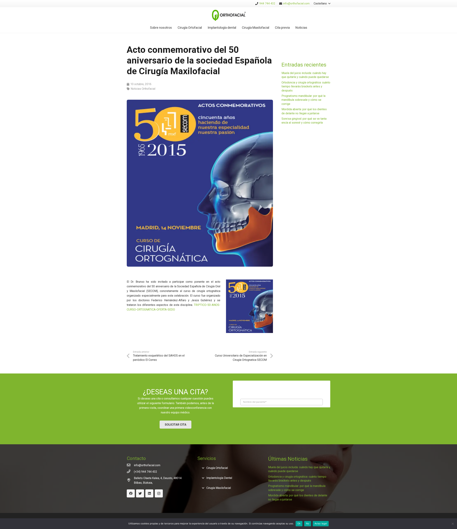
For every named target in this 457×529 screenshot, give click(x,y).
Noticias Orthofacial (143, 88)
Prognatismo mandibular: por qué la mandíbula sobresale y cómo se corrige (303, 100)
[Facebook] (131, 493)
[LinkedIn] (149, 493)
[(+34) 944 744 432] (130, 471)
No (307, 523)
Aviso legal (321, 523)
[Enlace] (228, 15)
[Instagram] (159, 493)
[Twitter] (140, 493)
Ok (299, 523)
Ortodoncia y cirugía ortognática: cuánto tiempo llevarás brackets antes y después (306, 86)
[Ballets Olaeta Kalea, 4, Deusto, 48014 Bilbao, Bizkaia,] (130, 480)
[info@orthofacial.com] (130, 465)
